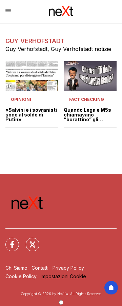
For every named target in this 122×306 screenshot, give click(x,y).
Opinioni (21, 99)
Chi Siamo (16, 268)
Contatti (40, 268)
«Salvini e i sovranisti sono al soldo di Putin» (31, 115)
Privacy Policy (68, 268)
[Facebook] (8, 240)
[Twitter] (28, 240)
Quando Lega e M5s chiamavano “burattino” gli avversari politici (87, 115)
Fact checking (86, 99)
